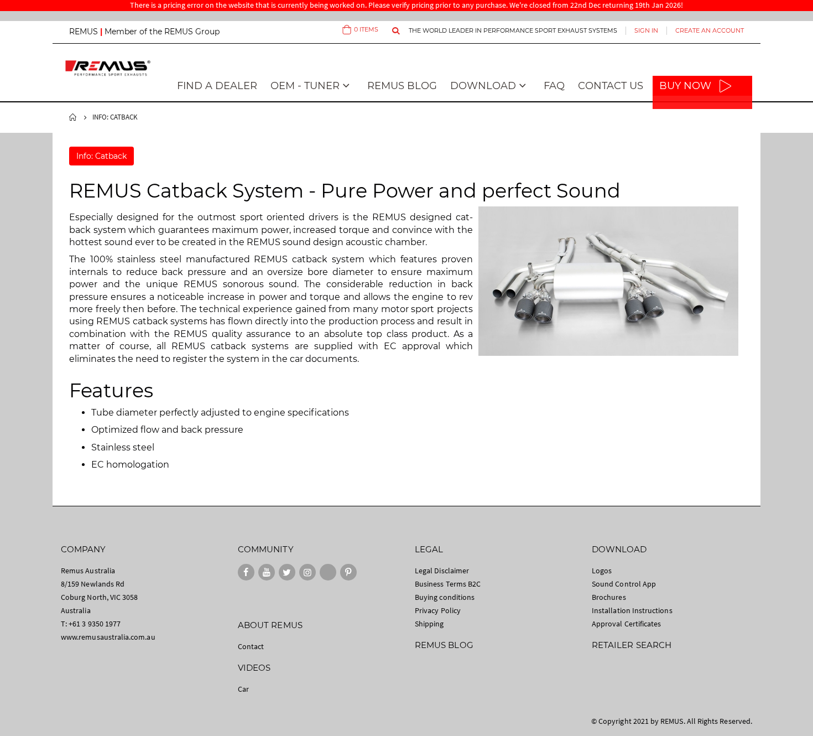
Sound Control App (624, 584)
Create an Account (709, 30)
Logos (602, 571)
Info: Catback (101, 156)
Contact (251, 646)
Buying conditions (445, 597)
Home (73, 117)
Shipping (429, 624)
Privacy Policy (438, 610)
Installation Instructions (632, 610)
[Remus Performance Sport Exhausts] (108, 67)
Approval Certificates (626, 624)
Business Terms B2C (448, 584)
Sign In (646, 30)
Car (243, 689)
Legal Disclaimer (442, 571)
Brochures (609, 597)
